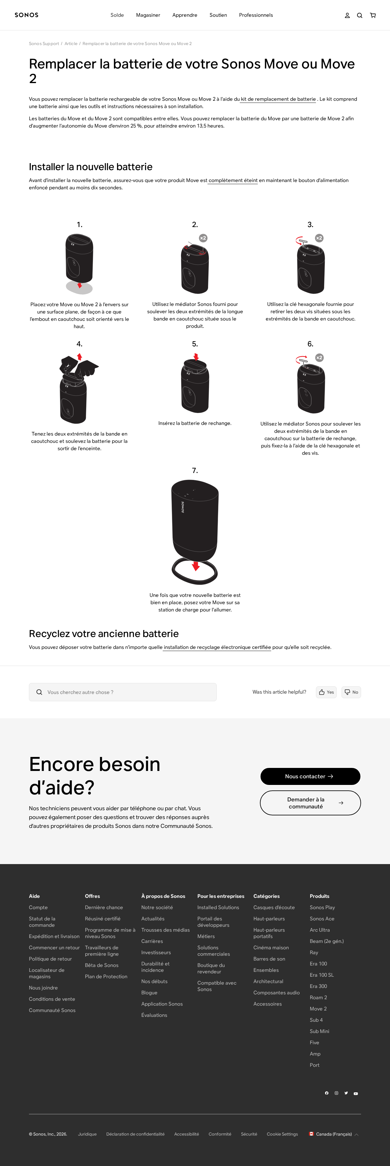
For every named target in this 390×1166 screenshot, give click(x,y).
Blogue (149, 992)
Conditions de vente (52, 999)
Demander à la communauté (305, 803)
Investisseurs (156, 952)
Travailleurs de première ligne (102, 950)
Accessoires (268, 1004)
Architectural (268, 981)
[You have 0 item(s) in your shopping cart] (373, 15)
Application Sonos (162, 1004)
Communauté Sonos (52, 1010)
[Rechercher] (359, 15)
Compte (38, 907)
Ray (314, 952)
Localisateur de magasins (47, 973)
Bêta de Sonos (102, 965)
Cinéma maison (271, 947)
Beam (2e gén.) (327, 941)
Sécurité (249, 1134)
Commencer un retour (54, 947)
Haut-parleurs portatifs (269, 933)
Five (314, 1042)
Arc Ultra (320, 930)
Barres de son (269, 959)
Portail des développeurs (213, 922)
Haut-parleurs (269, 919)
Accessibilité (186, 1134)
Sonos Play (322, 907)
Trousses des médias (165, 930)
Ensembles (266, 970)
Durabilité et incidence (155, 967)
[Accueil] (26, 15)
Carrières (152, 941)
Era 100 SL (322, 975)
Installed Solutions (218, 907)
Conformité (220, 1134)
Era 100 (318, 964)
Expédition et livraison (54, 936)
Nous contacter (305, 776)
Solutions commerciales (213, 950)
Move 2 (318, 1009)
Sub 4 (316, 1020)
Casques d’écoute (274, 907)
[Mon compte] (347, 15)
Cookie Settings (282, 1134)
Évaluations (154, 1015)
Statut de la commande (42, 922)
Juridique (87, 1134)
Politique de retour (50, 959)
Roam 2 (318, 997)
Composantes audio (277, 992)
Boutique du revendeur (211, 968)
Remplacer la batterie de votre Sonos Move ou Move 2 (137, 43)
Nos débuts (154, 981)
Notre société (157, 907)
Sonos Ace (322, 919)
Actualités (153, 919)
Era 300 (318, 986)
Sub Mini (319, 1031)
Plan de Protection (106, 976)
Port (315, 1065)
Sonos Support (44, 43)
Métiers (206, 936)
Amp (315, 1054)
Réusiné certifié (103, 919)
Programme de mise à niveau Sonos (110, 933)
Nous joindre (43, 988)
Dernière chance (104, 907)
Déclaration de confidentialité (135, 1134)
